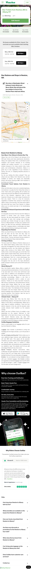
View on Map (6, 97)
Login (27, 2)
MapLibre (5, 139)
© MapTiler (10, 139)
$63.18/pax (20, 53)
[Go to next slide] (28, 476)
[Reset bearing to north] (27, 109)
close (28, 567)
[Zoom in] (27, 104)
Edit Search (15, 20)
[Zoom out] (27, 106)
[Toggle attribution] (28, 139)
